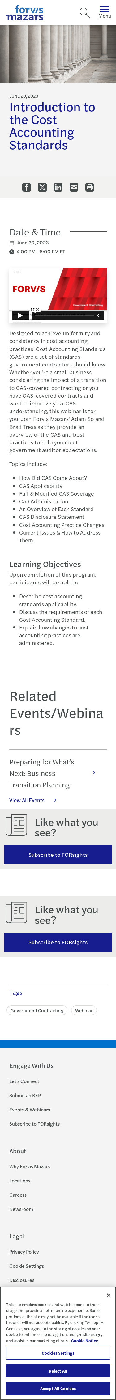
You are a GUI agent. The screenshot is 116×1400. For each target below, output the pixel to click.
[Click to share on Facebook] (26, 187)
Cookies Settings (58, 1353)
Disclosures (21, 1280)
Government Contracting (37, 1010)
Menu (104, 15)
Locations (19, 1180)
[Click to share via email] (74, 187)
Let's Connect (24, 1081)
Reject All (58, 1371)
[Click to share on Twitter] (42, 187)
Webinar (84, 1010)
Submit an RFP (25, 1095)
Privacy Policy (24, 1251)
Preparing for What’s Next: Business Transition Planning (41, 772)
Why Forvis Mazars (29, 1166)
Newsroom (21, 1208)
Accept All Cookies (58, 1388)
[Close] (108, 1295)
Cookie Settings (26, 1265)
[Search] (84, 12)
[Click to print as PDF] (89, 187)
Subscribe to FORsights (58, 854)
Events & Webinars (29, 1109)
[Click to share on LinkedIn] (58, 187)
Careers (18, 1194)
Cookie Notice (84, 1340)
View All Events (27, 800)
